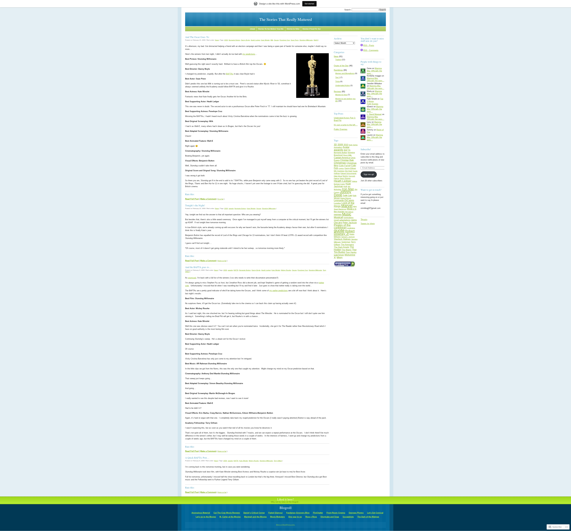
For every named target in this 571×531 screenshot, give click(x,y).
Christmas (340, 162)
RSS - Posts (368, 45)
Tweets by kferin (368, 224)
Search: (348, 10)
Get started (309, 4)
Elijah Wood (338, 176)
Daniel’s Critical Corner (254, 513)
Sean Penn (295, 40)
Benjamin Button (234, 40)
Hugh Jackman (342, 185)
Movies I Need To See (311, 28)
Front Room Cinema (336, 513)
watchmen (339, 255)
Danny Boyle (245, 40)
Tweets (364, 219)
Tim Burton (339, 252)
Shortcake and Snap (329, 517)
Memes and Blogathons (344, 73)
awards (231, 208)
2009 (226, 40)
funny (345, 176)
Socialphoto (348, 517)
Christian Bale (347, 160)
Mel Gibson (349, 212)
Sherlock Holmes (342, 239)
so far (220, 199)
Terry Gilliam (278, 461)
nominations (348, 218)
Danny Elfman (350, 168)
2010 (345, 144)
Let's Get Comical (375, 513)
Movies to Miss (293, 28)
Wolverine (350, 255)
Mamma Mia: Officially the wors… (374, 70)
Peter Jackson (350, 222)
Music (346, 214)
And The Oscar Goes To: (197, 37)
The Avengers (347, 244)
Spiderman (345, 242)
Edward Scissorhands (348, 173)
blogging (351, 153)
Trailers (338, 60)
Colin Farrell (344, 165)
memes (338, 214)
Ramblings (338, 70)
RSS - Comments (370, 50)
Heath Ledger (255, 40)
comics (341, 168)
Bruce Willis (347, 155)
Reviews (337, 91)
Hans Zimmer (345, 178)
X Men (338, 257)
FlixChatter (318, 513)
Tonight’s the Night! (195, 205)
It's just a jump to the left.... (346, 125)
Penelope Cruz (285, 40)
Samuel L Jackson (348, 237)
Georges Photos (356, 513)
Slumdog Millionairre (269, 208)
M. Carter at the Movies (230, 517)
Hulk (345, 186)
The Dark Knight (341, 247)
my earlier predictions (278, 290)
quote (339, 230)
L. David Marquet (374, 114)
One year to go (295, 517)
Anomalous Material (201, 513)
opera (354, 220)
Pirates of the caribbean (342, 226)
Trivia (337, 81)
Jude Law (347, 195)
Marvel (347, 206)
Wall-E (316, 40)
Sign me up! (369, 174)
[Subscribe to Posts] (362, 45)
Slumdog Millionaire (306, 40)
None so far (222, 261)
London (337, 203)
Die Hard (348, 171)
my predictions (249, 54)
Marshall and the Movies (255, 517)
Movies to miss (341, 95)
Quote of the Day (341, 66)
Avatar (346, 147)
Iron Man (348, 189)
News (217, 40)
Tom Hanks (351, 252)
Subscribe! (366, 149)
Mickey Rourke (286, 270)
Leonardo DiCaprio (344, 200)
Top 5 (337, 77)
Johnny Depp (342, 193)
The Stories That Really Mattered (285, 19)
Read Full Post (192, 199)
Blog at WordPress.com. (285, 525)
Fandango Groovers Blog (297, 513)
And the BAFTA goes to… (198, 267)
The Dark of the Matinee (368, 517)
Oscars (276, 40)
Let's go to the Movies (206, 517)
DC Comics (339, 171)
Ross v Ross (311, 517)
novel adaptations (342, 220)
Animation (338, 147)
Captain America (342, 157)
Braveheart (338, 155)
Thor (354, 249)
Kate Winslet (265, 40)
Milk (271, 40)
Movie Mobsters (277, 517)
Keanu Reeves (345, 198)
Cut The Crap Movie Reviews (227, 513)
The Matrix (346, 250)
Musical (338, 217)
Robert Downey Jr (344, 232)
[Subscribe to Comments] (362, 50)
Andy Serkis (353, 145)
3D (335, 144)
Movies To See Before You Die (271, 28)
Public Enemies (340, 129)
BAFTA (236, 270)
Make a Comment (208, 199)
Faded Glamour (275, 513)
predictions (351, 228)
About (252, 28)
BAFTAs (229, 74)
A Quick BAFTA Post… (197, 457)
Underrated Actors (342, 85)
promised (192, 278)
